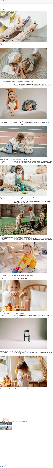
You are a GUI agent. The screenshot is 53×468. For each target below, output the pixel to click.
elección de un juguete (17, 199)
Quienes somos (4, 2)
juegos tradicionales (16, 239)
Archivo (3, 0)
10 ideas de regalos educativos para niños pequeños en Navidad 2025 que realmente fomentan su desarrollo (13, 421)
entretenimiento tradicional (27, 352)
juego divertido (47, 122)
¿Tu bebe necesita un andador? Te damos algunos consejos (7, 425)
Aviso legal (2, 467)
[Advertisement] (19, 6)
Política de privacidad (3, 465)
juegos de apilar (41, 390)
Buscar (3, 1)
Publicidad (2, 466)
